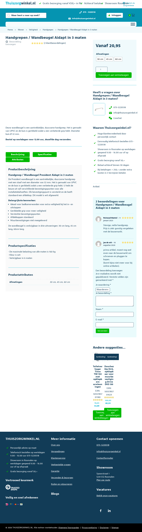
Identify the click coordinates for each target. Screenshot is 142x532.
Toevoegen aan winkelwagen (113, 74)
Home (10, 30)
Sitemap (115, 527)
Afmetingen (102, 54)
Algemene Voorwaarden (68, 527)
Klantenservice (58, 458)
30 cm (53, 282)
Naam (99, 309)
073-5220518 (119, 107)
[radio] (100, 59)
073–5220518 (103, 445)
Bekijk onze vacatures (107, 495)
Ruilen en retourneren (61, 484)
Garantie (55, 471)
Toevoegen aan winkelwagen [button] (101, 415)
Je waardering (103, 284)
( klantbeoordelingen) (55, 43)
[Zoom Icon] (44, 86)
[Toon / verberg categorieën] (133, 24)
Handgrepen (48, 30)
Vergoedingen (57, 451)
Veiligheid (33, 30)
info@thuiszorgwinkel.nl (125, 112)
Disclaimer (104, 527)
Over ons (55, 445)
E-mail (100, 319)
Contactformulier (105, 458)
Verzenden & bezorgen (62, 477)
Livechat (117, 118)
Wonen (21, 30)
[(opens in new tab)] (12, 487)
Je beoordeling (103, 293)
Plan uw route (103, 480)
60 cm (67, 282)
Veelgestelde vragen (61, 464)
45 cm (60, 282)
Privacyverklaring (89, 527)
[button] (114, 15)
